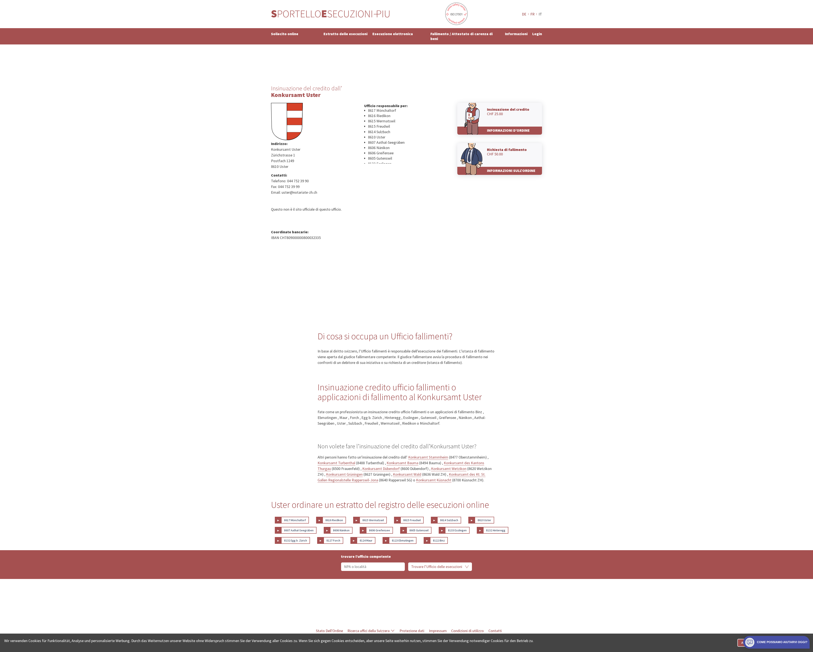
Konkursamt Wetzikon (448, 468)
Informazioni (516, 33)
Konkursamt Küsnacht (433, 480)
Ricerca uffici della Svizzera (368, 630)
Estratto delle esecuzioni (346, 33)
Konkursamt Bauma (402, 462)
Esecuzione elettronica (392, 33)
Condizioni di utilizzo (467, 630)
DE (524, 14)
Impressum (438, 630)
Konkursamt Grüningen (344, 474)
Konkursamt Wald (407, 474)
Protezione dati (412, 630)
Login (537, 33)
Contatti (495, 630)
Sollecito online (284, 33)
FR (532, 14)
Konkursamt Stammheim (428, 457)
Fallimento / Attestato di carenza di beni (461, 36)
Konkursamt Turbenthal (336, 462)
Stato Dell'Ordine (329, 630)
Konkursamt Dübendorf (381, 468)
